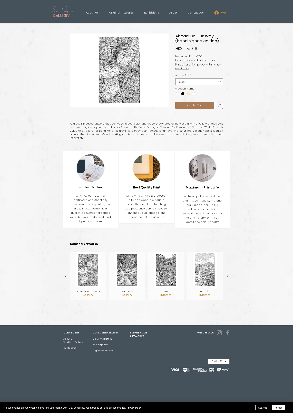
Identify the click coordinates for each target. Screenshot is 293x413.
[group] (146, 276)
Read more (182, 68)
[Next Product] (228, 276)
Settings (262, 407)
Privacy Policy (134, 407)
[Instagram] (219, 332)
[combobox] (199, 82)
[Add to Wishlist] (219, 105)
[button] (119, 70)
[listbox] (219, 361)
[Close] (289, 407)
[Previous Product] (65, 276)
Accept (278, 407)
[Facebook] (227, 332)
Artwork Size (183, 75)
